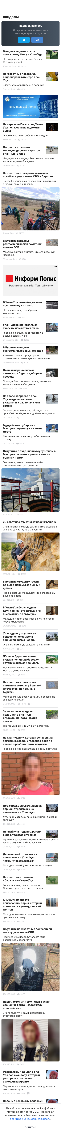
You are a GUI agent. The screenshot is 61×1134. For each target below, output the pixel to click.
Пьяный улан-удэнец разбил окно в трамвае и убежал (22, 833)
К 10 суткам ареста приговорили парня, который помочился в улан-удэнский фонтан (22, 904)
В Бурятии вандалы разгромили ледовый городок (23, 349)
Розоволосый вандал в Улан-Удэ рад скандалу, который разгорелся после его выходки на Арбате (22, 1076)
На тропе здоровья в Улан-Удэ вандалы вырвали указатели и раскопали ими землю (21, 400)
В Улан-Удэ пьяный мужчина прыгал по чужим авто (22, 304)
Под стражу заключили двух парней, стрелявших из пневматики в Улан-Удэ (22, 809)
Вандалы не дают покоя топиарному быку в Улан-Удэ (22, 53)
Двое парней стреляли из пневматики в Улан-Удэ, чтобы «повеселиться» (20, 857)
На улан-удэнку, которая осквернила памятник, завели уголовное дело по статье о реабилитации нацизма (28, 741)
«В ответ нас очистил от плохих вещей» (30, 521)
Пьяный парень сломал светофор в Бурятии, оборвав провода (22, 373)
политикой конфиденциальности (30, 1118)
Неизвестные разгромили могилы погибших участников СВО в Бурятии (28, 175)
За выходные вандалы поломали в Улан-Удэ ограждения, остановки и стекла (20, 716)
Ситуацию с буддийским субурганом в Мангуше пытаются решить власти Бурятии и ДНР (29, 454)
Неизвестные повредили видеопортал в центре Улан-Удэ (22, 77)
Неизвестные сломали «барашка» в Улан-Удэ (18, 879)
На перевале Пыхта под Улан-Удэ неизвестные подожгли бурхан (23, 127)
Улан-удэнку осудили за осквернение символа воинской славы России (19, 636)
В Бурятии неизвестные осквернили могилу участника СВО (27, 930)
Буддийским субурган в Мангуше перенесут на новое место (22, 428)
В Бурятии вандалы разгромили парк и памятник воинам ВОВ (22, 244)
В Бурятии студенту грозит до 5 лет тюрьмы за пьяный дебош (21, 585)
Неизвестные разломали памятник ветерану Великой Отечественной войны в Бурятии (22, 687)
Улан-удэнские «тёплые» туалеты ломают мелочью (21, 326)
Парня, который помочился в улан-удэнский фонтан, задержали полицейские (26, 1005)
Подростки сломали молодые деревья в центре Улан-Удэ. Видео (21, 150)
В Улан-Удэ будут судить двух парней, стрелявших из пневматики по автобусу (22, 611)
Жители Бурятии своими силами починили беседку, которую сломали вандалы (21, 659)
